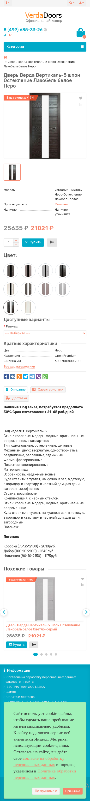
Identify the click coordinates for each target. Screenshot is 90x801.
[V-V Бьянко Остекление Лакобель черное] (11, 289)
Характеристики (50, 389)
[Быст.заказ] (52, 242)
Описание (18, 389)
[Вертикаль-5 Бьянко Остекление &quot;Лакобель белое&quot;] (28, 307)
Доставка (19, 398)
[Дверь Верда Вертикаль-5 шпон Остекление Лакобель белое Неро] (45, 126)
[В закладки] (80, 98)
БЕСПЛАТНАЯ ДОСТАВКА (25, 686)
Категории (15, 47)
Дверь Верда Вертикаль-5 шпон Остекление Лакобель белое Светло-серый (43, 627)
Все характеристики (19, 366)
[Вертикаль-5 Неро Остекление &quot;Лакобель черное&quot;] (62, 271)
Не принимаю (46, 791)
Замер (11, 692)
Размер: (12, 326)
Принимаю (72, 791)
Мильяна (61, 204)
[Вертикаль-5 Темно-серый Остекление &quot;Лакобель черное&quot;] (28, 271)
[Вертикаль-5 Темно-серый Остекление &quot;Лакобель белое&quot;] (45, 289)
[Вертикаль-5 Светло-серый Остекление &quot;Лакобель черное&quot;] (45, 271)
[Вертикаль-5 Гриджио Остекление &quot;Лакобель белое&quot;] (28, 289)
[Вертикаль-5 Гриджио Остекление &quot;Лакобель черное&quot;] (11, 271)
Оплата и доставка (20, 697)
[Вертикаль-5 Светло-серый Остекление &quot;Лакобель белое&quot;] (62, 289)
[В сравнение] (80, 104)
